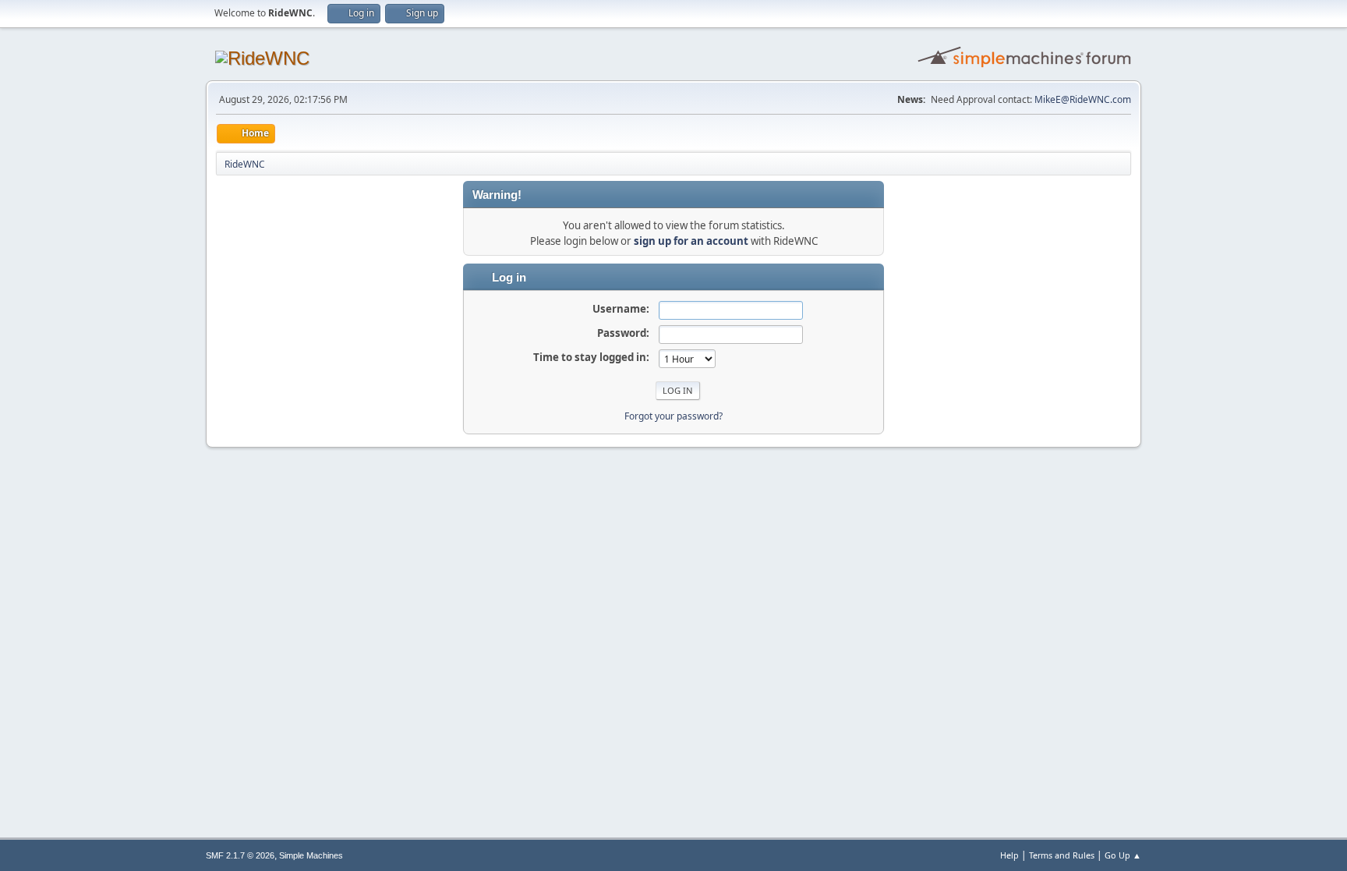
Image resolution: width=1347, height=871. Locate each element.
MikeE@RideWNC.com (1082, 99)
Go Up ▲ (1123, 855)
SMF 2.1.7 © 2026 (240, 855)
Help (1009, 855)
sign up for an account (691, 241)
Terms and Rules (1061, 855)
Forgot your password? (673, 416)
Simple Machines (311, 855)
